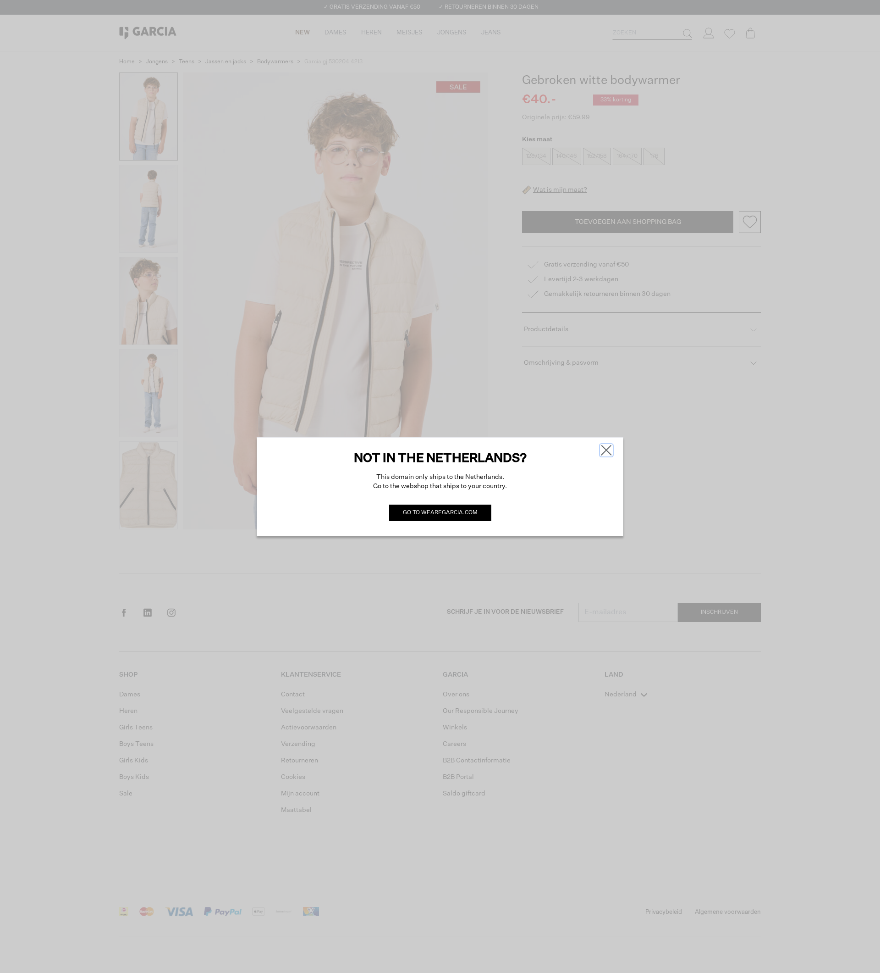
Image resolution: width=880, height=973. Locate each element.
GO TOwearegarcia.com (440, 513)
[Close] (606, 450)
